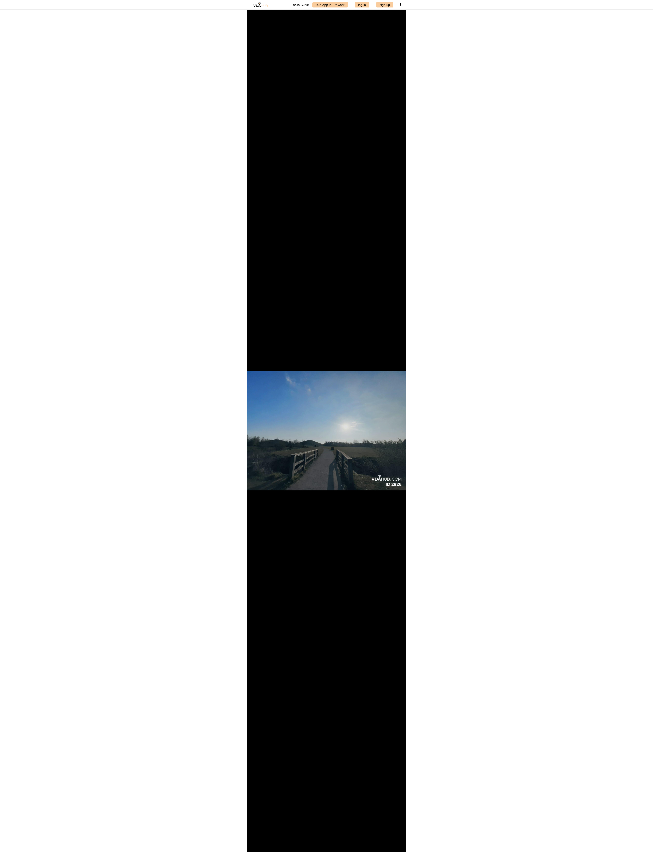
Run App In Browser (330, 5)
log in (362, 5)
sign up (385, 5)
